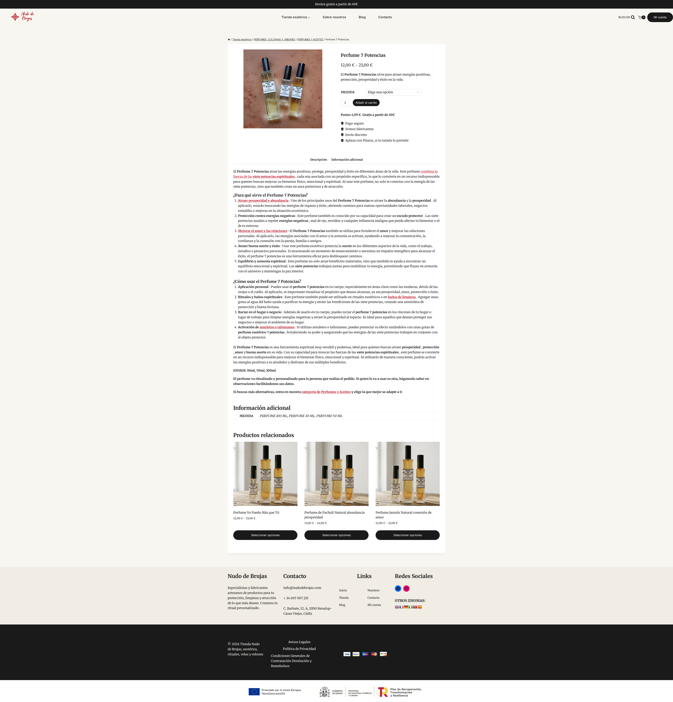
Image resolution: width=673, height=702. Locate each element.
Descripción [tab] (318, 159)
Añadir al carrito (366, 102)
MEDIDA (348, 92)
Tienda (344, 597)
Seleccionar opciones (265, 535)
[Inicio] (229, 39)
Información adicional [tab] (347, 159)
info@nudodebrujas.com (302, 588)
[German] (406, 607)
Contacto (385, 17)
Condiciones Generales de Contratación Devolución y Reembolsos (291, 661)
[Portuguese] (415, 607)
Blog (362, 17)
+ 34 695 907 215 (295, 598)
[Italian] (411, 607)
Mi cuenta (660, 17)
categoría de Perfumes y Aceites (326, 392)
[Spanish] (420, 607)
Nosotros (373, 590)
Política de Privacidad (299, 649)
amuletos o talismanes (277, 327)
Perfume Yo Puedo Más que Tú (256, 512)
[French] (401, 607)
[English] (397, 607)
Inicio (343, 590)
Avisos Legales (299, 642)
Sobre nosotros (334, 17)
